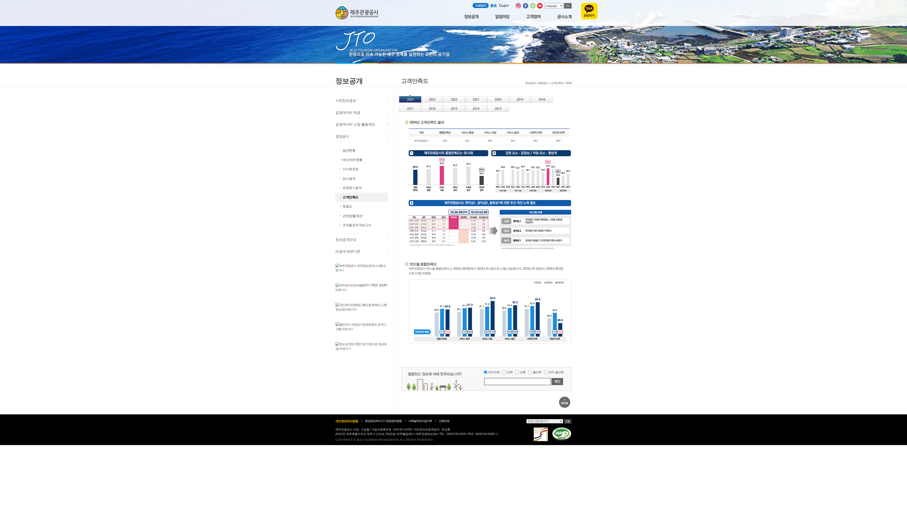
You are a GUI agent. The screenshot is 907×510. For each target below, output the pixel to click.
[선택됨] (410, 101)
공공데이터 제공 (347, 112)
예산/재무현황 (352, 160)
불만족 (537, 372)
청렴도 (347, 206)
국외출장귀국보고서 (356, 225)
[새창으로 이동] (518, 7)
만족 (510, 372)
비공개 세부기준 (347, 251)
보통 (523, 372)
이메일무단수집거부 (420, 421)
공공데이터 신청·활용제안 (355, 124)
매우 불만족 (556, 372)
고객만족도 (350, 197)
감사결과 (348, 178)
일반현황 (348, 150)
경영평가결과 (352, 188)
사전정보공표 (345, 100)
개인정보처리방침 (346, 421)
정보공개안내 (345, 240)
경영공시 (342, 136)
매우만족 (494, 372)
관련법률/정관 (352, 216)
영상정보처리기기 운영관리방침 (383, 421)
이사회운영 (350, 169)
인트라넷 (444, 421)
